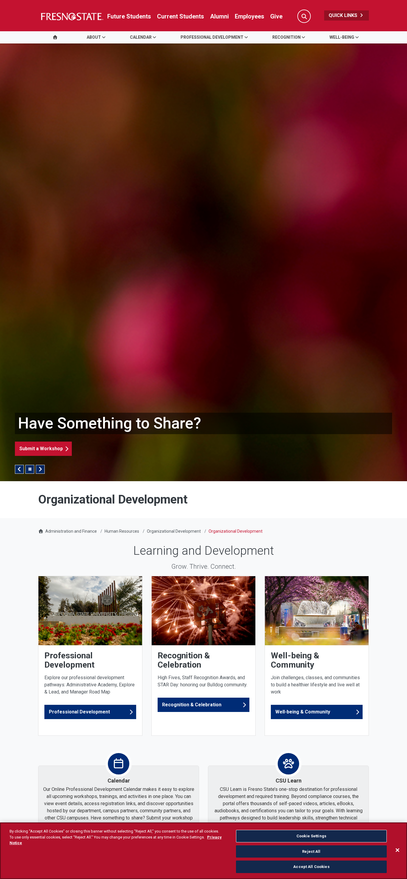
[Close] (397, 850)
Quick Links (343, 15)
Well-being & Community (302, 712)
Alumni (219, 16)
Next (40, 469)
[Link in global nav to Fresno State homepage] (71, 16)
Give (276, 16)
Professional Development (212, 37)
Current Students (180, 16)
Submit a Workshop (41, 448)
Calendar (141, 37)
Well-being (342, 37)
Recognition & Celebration (191, 704)
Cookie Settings (311, 836)
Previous (19, 469)
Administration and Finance (71, 531)
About (94, 37)
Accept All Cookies (311, 866)
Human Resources (122, 531)
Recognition (286, 37)
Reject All (311, 851)
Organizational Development (174, 531)
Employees (249, 16)
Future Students (129, 16)
